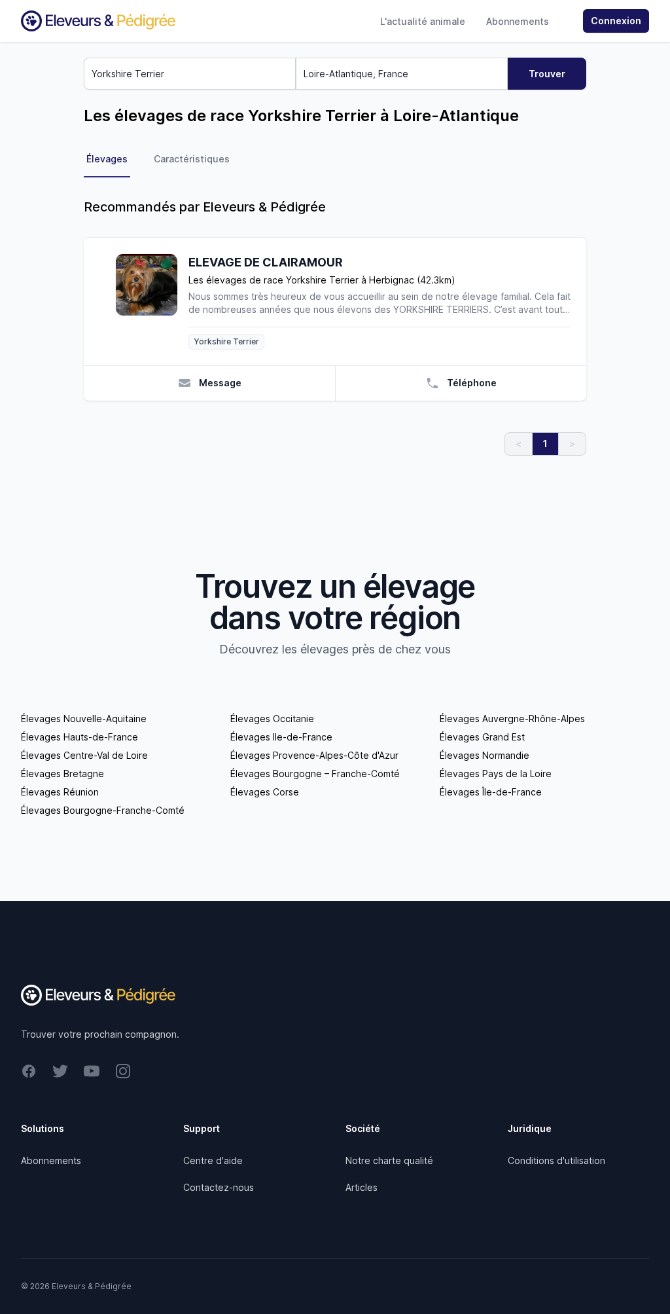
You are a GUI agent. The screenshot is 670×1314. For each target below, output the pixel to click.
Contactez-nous (218, 1187)
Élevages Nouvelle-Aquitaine (84, 718)
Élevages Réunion (60, 791)
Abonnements (517, 21)
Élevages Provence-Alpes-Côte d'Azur (314, 755)
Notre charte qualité (389, 1160)
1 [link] (545, 443)
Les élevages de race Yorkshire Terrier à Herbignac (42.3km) (321, 279)
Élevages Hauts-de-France (79, 736)
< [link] (518, 443)
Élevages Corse (264, 791)
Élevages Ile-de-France (281, 736)
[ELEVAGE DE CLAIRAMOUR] (151, 301)
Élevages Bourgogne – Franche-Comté (315, 773)
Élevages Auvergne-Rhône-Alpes (512, 718)
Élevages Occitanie (272, 718)
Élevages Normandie (484, 755)
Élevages (107, 158)
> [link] (572, 443)
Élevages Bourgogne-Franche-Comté (103, 810)
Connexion (616, 20)
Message (220, 382)
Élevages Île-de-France (491, 791)
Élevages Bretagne (62, 773)
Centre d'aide (213, 1160)
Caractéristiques (192, 158)
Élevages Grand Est (482, 736)
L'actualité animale (422, 21)
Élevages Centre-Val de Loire (84, 755)
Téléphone (472, 382)
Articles (361, 1187)
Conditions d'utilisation (556, 1160)
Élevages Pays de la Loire (496, 773)
